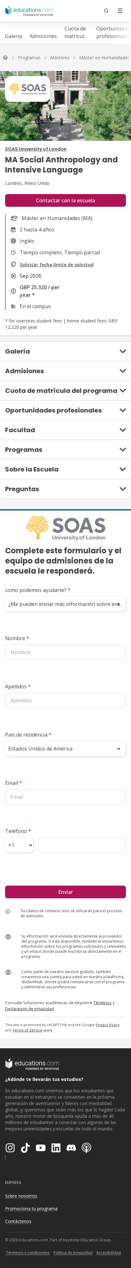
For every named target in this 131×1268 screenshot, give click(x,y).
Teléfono (18, 831)
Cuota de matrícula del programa (77, 32)
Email (13, 782)
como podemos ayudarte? (38, 590)
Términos (102, 1002)
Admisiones (43, 36)
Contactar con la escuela (65, 200)
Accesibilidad (108, 1252)
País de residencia (28, 734)
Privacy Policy (108, 1024)
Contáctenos (18, 1221)
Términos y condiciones (28, 1252)
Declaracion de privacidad (29, 1008)
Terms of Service (27, 1030)
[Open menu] (120, 10)
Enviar (65, 891)
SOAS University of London (35, 149)
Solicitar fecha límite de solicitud (56, 265)
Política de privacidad (73, 1252)
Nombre (17, 638)
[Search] (106, 10)
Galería (13, 36)
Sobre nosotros (21, 1196)
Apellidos (18, 686)
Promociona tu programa (31, 1209)
